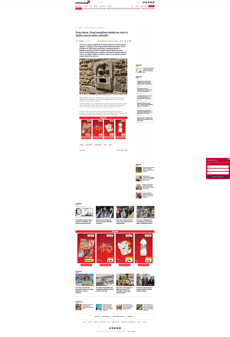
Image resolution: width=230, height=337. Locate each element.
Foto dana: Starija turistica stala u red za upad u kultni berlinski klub (124, 221)
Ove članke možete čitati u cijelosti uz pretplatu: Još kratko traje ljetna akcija (148, 70)
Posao (109, 321)
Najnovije (139, 77)
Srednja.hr (139, 321)
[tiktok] (149, 2)
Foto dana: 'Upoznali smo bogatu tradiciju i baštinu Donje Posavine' (144, 289)
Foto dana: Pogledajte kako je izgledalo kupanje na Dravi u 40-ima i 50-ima (105, 289)
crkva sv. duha (89, 144)
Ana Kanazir (81, 41)
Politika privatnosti (115, 321)
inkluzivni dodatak (118, 316)
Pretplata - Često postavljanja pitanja (128, 321)
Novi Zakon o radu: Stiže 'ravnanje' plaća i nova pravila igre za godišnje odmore (128, 306)
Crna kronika (102, 6)
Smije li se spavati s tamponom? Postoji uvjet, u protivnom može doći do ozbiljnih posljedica (108, 307)
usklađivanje (106, 316)
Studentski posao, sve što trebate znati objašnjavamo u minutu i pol (87, 306)
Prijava (136, 6)
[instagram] (146, 2)
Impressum (90, 321)
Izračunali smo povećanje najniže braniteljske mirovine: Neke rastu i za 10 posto (135, 8)
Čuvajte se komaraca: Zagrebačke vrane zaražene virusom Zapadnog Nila (144, 90)
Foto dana (109, 6)
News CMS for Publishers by (125, 331)
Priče (90, 6)
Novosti (79, 6)
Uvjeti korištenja (103, 321)
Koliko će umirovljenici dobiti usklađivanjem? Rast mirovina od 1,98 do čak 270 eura (148, 186)
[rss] (153, 2)
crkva (81, 144)
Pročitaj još (79, 301)
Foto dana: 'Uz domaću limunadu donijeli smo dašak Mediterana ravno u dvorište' (84, 290)
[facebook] (151, 2)
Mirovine (85, 6)
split (110, 144)
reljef (105, 144)
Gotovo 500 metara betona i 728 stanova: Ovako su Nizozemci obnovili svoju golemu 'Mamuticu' (148, 307)
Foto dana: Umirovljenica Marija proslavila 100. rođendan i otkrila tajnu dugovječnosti (124, 290)
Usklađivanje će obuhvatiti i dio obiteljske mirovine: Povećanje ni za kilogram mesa (148, 178)
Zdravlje (95, 6)
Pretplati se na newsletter (218, 176)
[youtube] (144, 2)
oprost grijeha (98, 144)
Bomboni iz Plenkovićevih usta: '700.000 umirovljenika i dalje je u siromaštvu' (99, 8)
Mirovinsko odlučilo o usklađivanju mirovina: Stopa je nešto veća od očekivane (148, 195)
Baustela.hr (145, 321)
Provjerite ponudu (86, 138)
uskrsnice (130, 316)
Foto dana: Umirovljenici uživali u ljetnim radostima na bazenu (104, 221)
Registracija (143, 6)
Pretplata (151, 6)
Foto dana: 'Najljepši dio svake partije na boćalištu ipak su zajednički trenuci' (145, 221)
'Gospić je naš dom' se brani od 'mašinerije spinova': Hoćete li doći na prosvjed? (144, 97)
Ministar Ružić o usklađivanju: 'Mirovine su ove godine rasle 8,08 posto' (145, 119)
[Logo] (83, 2)
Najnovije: (78, 8)
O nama (84, 321)
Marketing (96, 321)
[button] (127, 129)
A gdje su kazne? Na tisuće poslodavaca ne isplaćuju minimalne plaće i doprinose (144, 82)
